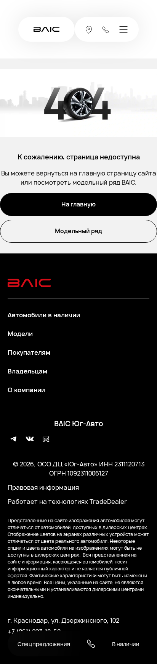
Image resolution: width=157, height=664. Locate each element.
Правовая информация (43, 487)
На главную (78, 204)
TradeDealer (107, 501)
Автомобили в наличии (44, 315)
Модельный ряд (78, 231)
